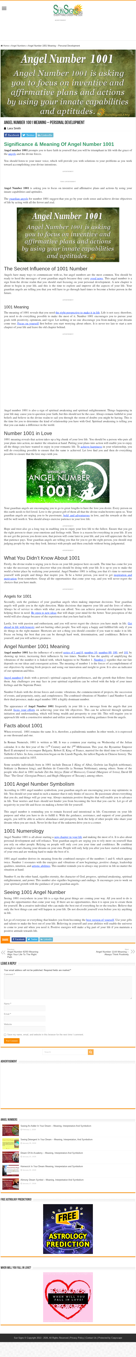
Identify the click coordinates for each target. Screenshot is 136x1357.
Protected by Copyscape (110, 1338)
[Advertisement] (68, 1086)
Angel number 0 (13, 677)
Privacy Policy (77, 1338)
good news (96, 278)
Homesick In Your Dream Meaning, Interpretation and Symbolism (52, 1166)
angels (12, 154)
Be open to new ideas (44, 613)
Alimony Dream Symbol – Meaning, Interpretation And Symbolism (52, 1180)
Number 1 (100, 660)
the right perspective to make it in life (78, 312)
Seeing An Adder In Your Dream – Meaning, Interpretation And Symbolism (56, 1126)
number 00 (105, 652)
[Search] (91, 1052)
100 (115, 652)
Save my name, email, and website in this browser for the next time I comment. (45, 1034)
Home (6, 45)
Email (7, 1014)
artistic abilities (41, 866)
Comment (9, 974)
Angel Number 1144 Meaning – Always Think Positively (112, 952)
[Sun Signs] (68, 10)
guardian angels (18, 198)
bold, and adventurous (76, 515)
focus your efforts (24, 710)
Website (8, 1024)
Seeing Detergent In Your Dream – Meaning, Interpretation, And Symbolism (57, 1139)
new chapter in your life (68, 837)
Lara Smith (14, 128)
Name (7, 1003)
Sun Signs (19, 1338)
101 (126, 652)
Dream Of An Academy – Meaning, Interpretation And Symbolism (52, 1153)
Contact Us (91, 1338)
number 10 (90, 652)
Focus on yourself (28, 323)
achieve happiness (91, 446)
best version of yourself (100, 920)
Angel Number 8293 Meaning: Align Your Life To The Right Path (23, 953)
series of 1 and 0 (73, 652)
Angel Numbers (18, 45)
